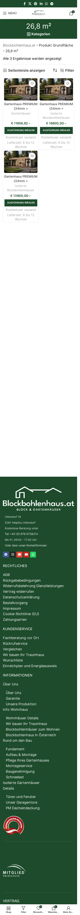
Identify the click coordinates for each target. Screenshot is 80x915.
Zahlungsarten (15, 619)
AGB (6, 575)
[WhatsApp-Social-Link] (46, 4)
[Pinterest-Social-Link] (35, 4)
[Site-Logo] (38, 13)
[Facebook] (6, 554)
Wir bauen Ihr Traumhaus (23, 655)
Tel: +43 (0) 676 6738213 (21, 533)
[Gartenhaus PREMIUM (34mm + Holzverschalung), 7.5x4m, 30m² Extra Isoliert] (56, 89)
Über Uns (10, 684)
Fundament (15, 749)
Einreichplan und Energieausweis (30, 666)
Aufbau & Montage (21, 755)
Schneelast (15, 777)
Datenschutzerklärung (21, 597)
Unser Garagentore (21, 802)
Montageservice (19, 766)
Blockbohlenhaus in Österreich (31, 735)
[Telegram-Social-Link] (52, 4)
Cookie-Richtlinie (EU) (21, 614)
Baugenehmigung (20, 771)
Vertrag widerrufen (18, 591)
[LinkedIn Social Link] (41, 4)
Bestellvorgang (15, 603)
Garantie (13, 698)
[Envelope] (19, 554)
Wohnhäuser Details (22, 718)
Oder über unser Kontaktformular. (26, 545)
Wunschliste (13, 660)
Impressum (12, 608)
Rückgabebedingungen (22, 580)
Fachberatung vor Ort (21, 638)
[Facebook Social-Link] (24, 4)
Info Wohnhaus (15, 709)
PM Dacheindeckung (23, 808)
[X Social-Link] (30, 4)
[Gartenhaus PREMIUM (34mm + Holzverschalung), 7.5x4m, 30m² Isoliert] (20, 162)
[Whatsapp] (33, 554)
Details (8, 788)
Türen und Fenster (21, 797)
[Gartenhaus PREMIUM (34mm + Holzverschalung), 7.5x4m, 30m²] (20, 89)
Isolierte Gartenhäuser (21, 783)
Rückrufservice (15, 643)
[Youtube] (26, 554)
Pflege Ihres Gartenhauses (27, 760)
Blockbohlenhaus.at (19, 45)
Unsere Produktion (21, 704)
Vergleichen (12, 649)
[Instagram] (13, 554)
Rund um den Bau (17, 740)
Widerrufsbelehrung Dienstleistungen (33, 586)
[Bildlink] (38, 498)
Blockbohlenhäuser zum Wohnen (33, 729)
